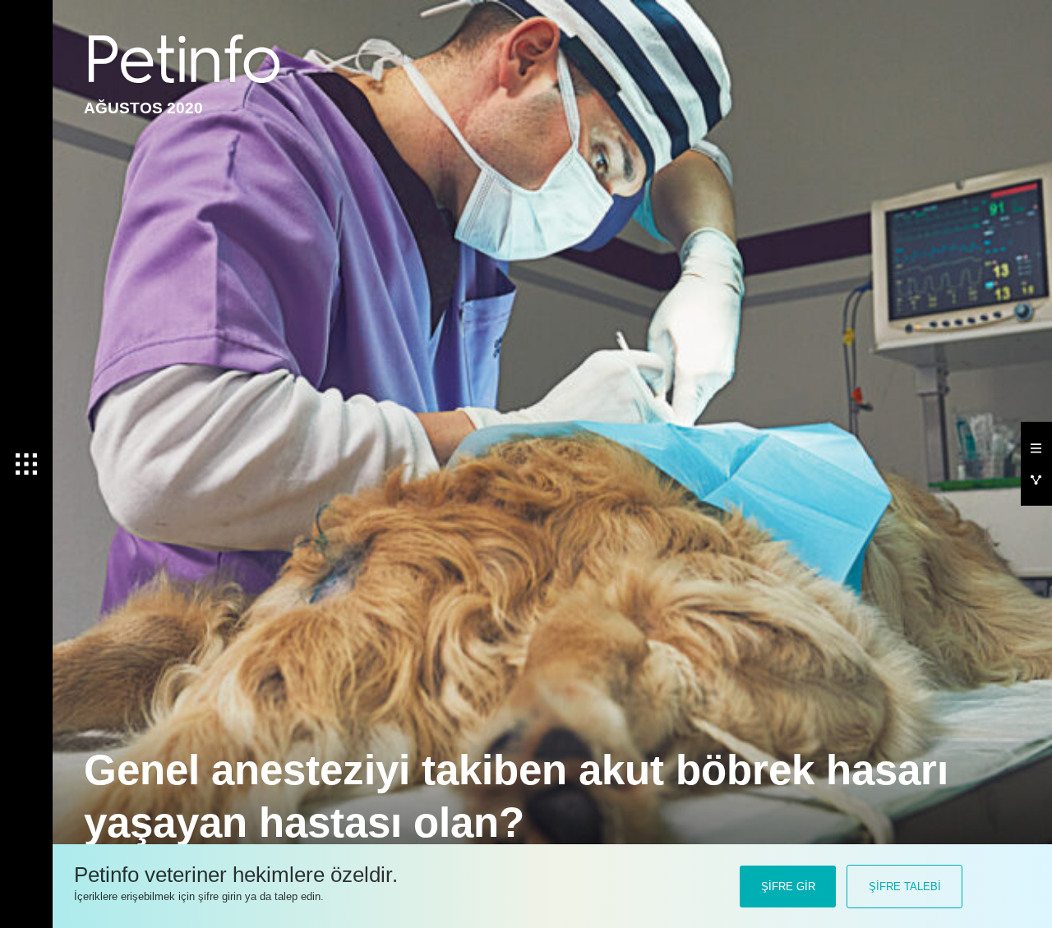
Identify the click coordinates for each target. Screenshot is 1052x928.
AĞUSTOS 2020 (143, 108)
